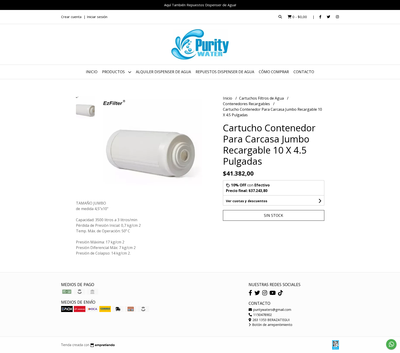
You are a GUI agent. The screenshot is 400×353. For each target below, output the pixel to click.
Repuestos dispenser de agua (225, 71)
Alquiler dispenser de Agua (163, 71)
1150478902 (262, 314)
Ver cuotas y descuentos (246, 201)
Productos (114, 71)
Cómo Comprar (274, 71)
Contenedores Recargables (247, 103)
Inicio (91, 71)
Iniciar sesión (97, 16)
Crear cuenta (71, 16)
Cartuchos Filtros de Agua (262, 98)
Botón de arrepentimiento (271, 324)
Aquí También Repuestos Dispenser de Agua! (200, 5)
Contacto (304, 71)
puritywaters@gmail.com (271, 309)
